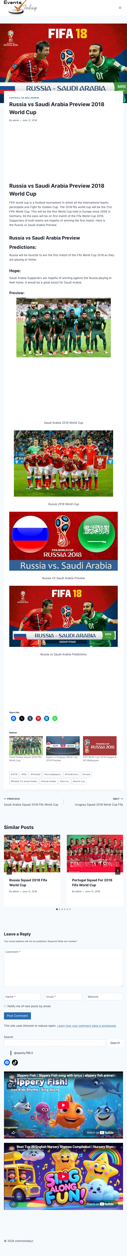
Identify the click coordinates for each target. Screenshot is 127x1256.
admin (16, 120)
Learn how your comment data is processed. (87, 1025)
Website (93, 996)
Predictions (71, 774)
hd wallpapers (52, 774)
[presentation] (32, 853)
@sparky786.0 (23, 1053)
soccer (64, 781)
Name (10, 996)
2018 (14, 774)
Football (35, 774)
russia (86, 774)
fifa (23, 774)
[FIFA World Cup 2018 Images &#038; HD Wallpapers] (100, 745)
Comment (13, 952)
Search (8, 1037)
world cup (79, 781)
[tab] (57, 909)
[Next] (117, 871)
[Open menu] (120, 7)
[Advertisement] (63, 151)
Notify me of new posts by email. (29, 1006)
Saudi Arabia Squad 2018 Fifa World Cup (31, 801)
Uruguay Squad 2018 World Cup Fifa (99, 801)
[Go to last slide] (9, 871)
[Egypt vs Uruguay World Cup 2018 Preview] (63, 745)
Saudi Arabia (48, 781)
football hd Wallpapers (24, 98)
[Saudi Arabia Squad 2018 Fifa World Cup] (26, 745)
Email (51, 996)
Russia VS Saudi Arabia (24, 781)
